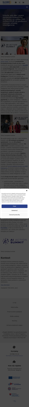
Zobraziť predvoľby (14, 214)
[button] (26, 190)
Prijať (14, 206)
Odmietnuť (14, 210)
